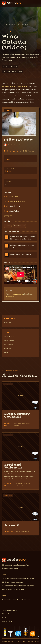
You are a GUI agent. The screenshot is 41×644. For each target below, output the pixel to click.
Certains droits (17, 294)
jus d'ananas (15, 201)
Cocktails (7, 323)
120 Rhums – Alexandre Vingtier (13, 582)
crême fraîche (9, 341)
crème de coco (9, 337)
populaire (7, 348)
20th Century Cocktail (9, 610)
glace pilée (8, 216)
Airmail (4, 617)
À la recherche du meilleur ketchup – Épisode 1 (18, 586)
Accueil (4, 25)
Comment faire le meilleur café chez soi (16, 600)
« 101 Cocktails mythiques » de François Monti (18, 578)
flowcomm (10, 297)
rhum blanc (13, 197)
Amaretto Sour (7, 621)
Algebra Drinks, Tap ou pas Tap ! (13, 589)
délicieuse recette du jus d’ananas (15, 86)
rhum (6, 352)
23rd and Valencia (8, 614)
